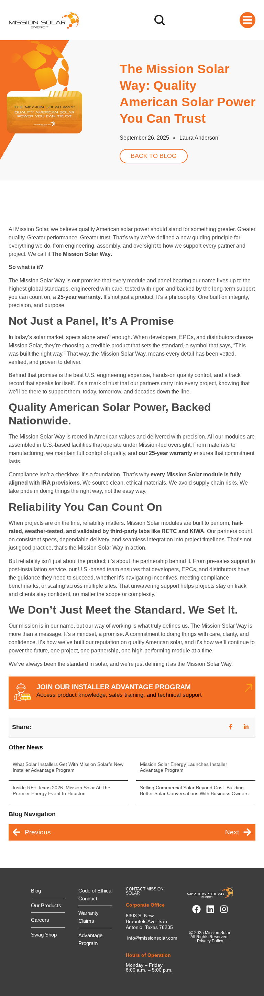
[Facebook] (196, 909)
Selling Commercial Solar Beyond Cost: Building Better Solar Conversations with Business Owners (194, 790)
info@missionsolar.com (152, 938)
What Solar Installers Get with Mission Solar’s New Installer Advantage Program (68, 767)
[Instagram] (224, 909)
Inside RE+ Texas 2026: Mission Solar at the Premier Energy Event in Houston (61, 790)
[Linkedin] (210, 909)
